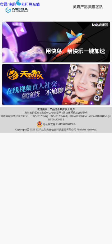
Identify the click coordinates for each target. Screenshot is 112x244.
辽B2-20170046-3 (98, 116)
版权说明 (82, 112)
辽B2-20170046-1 (58, 116)
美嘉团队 (95, 7)
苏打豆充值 (30, 4)
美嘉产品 (80, 7)
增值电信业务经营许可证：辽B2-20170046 (24, 116)
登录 (3, 4)
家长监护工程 (32, 112)
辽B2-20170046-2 (78, 116)
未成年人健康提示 (51, 112)
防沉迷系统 (69, 112)
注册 (12, 4)
